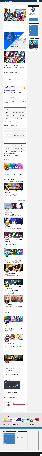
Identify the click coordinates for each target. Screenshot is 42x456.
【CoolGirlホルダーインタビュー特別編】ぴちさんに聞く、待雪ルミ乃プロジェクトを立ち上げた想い (7, 424)
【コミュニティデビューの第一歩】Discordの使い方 (33, 424)
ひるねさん (5, 248)
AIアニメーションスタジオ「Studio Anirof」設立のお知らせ (21, 434)
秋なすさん (5, 202)
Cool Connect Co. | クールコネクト (23, 453)
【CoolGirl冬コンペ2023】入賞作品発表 (19, 437)
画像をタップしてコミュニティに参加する (33, 49)
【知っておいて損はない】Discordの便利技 (25, 424)
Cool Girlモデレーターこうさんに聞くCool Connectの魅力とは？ (16, 424)
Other (30, 33)
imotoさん (5, 162)
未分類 (5, 443)
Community (9, 8)
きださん (12, 151)
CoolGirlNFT (30, 30)
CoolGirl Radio (30, 28)
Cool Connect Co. (6, 435)
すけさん (5, 315)
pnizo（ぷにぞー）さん (7, 354)
